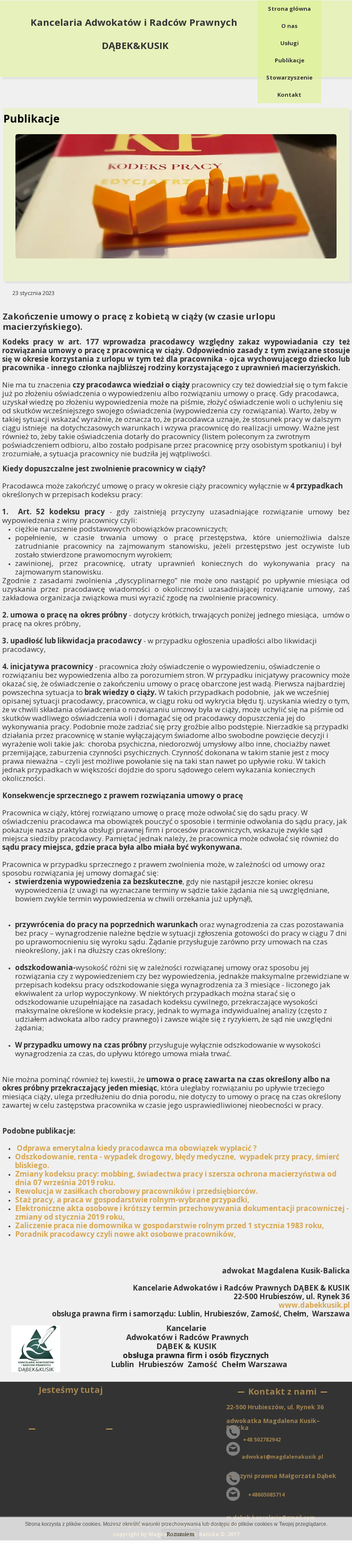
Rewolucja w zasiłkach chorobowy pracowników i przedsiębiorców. (136, 1191)
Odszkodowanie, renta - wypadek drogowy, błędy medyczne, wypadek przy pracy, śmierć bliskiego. (177, 1161)
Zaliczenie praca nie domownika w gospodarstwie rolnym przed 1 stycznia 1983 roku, (169, 1225)
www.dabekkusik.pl (314, 1305)
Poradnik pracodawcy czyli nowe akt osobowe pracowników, (125, 1234)
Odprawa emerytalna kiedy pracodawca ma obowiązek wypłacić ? (137, 1148)
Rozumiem (180, 1534)
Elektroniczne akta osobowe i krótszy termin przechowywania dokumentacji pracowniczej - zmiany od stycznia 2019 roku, (182, 1212)
